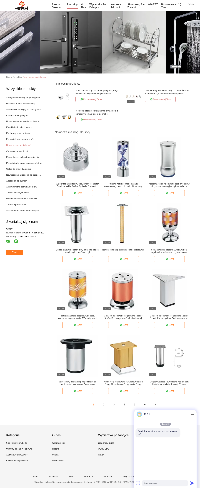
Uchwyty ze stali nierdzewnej (20, 103)
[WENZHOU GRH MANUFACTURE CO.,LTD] (21, 5)
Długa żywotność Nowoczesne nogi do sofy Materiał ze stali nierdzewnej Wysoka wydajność (169, 383)
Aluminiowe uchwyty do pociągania (23, 109)
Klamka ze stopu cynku (17, 115)
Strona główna (56, 6)
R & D (101, 455)
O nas (83, 6)
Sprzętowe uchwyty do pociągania (23, 97)
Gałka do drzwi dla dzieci (18, 169)
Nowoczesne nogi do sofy (34, 77)
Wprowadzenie (58, 443)
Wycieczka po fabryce (97, 6)
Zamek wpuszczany (16, 204)
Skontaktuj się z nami (136, 6)
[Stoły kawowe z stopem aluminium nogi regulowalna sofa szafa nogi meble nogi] (169, 223)
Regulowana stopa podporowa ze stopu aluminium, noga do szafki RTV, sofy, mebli (77, 317)
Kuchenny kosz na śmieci (18, 133)
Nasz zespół (57, 461)
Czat (14, 252)
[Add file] (138, 483)
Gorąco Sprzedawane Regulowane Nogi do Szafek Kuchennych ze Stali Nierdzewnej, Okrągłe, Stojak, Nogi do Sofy (123, 317)
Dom (35, 476)
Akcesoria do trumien (16, 181)
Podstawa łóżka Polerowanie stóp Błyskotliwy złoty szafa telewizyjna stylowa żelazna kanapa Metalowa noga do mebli (169, 185)
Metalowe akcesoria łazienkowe (22, 198)
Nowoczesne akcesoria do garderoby (24, 175)
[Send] (192, 483)
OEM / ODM (103, 449)
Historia (55, 449)
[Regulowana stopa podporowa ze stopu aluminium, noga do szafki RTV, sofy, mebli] (77, 289)
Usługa (55, 455)
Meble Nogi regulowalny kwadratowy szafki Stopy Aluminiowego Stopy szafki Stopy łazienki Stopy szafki (123, 383)
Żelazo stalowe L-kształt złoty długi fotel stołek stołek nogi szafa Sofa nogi (77, 251)
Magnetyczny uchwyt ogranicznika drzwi (24, 157)
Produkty (72, 4)
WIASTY (153, 4)
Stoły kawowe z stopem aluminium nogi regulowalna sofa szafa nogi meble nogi (169, 251)
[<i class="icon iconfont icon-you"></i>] (155, 404)
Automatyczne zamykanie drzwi (21, 186)
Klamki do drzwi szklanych (19, 127)
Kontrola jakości (115, 6)
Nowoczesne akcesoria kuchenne (22, 121)
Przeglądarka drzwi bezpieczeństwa (24, 163)
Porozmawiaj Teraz (168, 6)
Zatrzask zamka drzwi (17, 151)
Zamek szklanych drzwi (17, 192)
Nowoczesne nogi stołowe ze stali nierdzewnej (123, 250)
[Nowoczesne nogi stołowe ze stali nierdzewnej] (123, 223)
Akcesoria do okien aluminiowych (22, 210)
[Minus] (192, 414)
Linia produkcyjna (106, 443)
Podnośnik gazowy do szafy (20, 139)
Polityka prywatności (132, 476)
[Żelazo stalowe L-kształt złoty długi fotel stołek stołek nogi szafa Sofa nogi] (77, 223)
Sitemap (107, 476)
